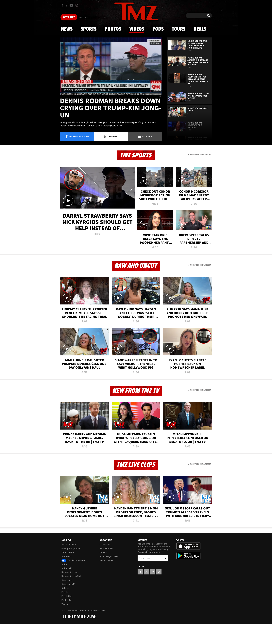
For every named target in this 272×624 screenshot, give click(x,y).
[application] (111, 66)
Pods (158, 29)
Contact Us (105, 544)
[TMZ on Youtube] (71, 5)
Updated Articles (69, 572)
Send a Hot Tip (106, 548)
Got (69, 17)
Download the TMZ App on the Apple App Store (188, 546)
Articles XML (67, 568)
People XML (66, 596)
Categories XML (68, 584)
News (67, 29)
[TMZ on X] (66, 5)
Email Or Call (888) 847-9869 (92, 18)
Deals (200, 29)
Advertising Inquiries (109, 556)
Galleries (65, 588)
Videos (136, 29)
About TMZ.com (68, 544)
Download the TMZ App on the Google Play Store (188, 555)
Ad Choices (66, 556)
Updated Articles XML (71, 576)
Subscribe (165, 558)
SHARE (113, 136)
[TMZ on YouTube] (152, 571)
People (64, 592)
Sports (88, 29)
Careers (103, 552)
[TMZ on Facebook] (62, 5)
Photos (113, 29)
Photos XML (67, 600)
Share (79, 136)
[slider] (111, 94)
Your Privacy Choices (77, 560)
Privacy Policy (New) (70, 548)
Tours (178, 29)
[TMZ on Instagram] (76, 5)
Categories (66, 580)
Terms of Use (67, 552)
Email (146, 136)
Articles (65, 564)
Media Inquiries (106, 560)
